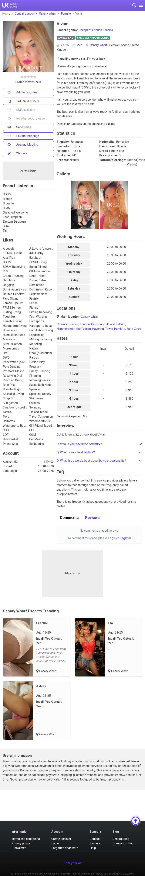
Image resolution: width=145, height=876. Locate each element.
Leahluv (41, 623)
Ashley (41, 686)
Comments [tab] (69, 517)
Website (21, 153)
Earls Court (133, 329)
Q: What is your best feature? (76, 452)
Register (125, 538)
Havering (98, 329)
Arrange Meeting (27, 144)
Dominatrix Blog (123, 843)
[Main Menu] (141, 5)
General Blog (121, 839)
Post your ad (72, 863)
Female (66, 13)
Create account (61, 839)
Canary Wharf (47, 13)
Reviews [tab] (92, 517)
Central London (25, 13)
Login (112, 538)
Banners (95, 843)
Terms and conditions (26, 839)
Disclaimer (19, 848)
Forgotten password (64, 848)
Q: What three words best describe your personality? (91, 460)
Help (93, 848)
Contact (95, 839)
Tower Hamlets (115, 329)
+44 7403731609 (27, 101)
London (74, 324)
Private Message (27, 136)
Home (6, 13)
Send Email (23, 127)
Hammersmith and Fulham (108, 324)
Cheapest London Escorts (96, 30)
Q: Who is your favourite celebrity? (79, 444)
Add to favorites (27, 92)
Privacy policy (21, 843)
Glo (110, 623)
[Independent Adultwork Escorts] (10, 5)
